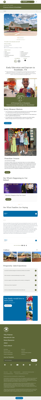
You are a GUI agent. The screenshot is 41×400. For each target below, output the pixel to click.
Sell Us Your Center (7, 350)
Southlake (11, 5)
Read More (7, 172)
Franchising (6, 349)
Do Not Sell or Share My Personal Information (21, 373)
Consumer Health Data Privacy (8, 373)
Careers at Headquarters (8, 354)
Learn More (8, 199)
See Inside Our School (20, 39)
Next (37, 24)
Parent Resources (9, 340)
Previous (3, 24)
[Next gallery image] (37, 250)
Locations (23, 350)
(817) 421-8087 (6, 46)
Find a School (8, 346)
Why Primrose (8, 335)
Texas (8, 5)
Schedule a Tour (19, 398)
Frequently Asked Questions (26, 352)
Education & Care (9, 337)
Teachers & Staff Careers (8, 352)
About (6, 343)
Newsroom (23, 349)
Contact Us (23, 354)
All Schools (5, 5)
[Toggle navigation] (36, 2)
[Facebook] (25, 60)
